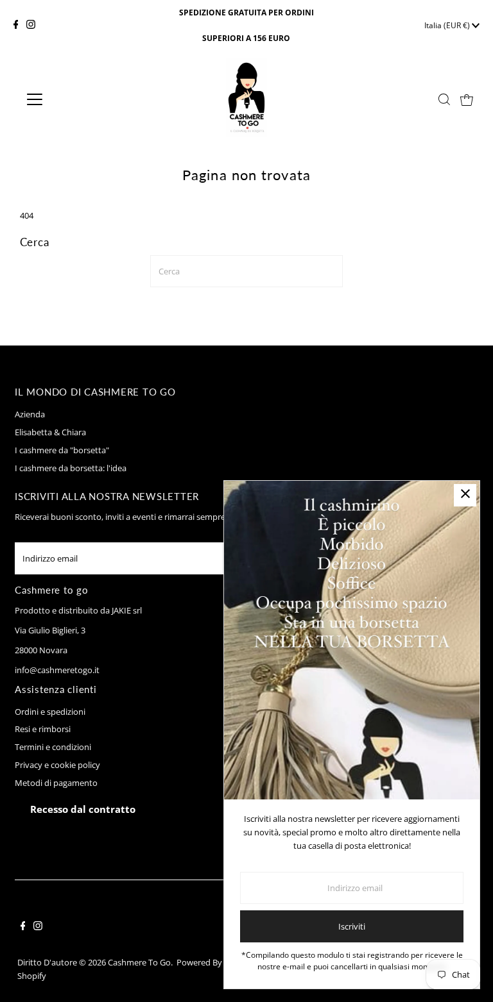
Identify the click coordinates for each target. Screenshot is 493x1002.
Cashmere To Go (139, 962)
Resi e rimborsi (43, 729)
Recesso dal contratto (82, 809)
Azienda (30, 414)
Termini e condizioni (53, 747)
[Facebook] (16, 25)
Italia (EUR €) (448, 25)
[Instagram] (31, 25)
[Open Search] (444, 99)
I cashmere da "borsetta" (62, 450)
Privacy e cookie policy (57, 765)
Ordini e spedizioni (50, 711)
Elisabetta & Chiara (50, 432)
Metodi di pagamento (56, 783)
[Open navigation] (72, 99)
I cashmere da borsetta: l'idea (70, 468)
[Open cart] (466, 99)
